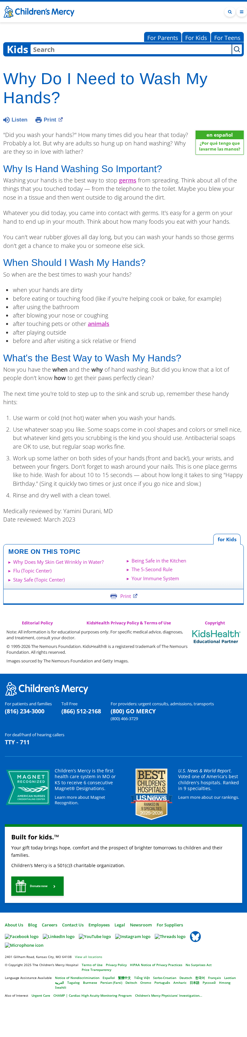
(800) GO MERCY (133, 711)
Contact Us (73, 925)
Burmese (90, 982)
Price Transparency (96, 969)
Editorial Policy (37, 623)
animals (98, 324)
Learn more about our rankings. (208, 797)
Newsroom (141, 925)
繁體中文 (124, 977)
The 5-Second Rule (152, 569)
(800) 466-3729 (124, 718)
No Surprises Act (199, 965)
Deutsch (185, 977)
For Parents (162, 38)
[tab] (227, 539)
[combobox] (131, 49)
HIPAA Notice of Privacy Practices (156, 965)
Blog (32, 925)
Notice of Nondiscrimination (77, 977)
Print (50, 120)
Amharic (180, 982)
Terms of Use (92, 965)
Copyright (215, 623)
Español (109, 977)
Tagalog (73, 982)
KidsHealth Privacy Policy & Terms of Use (129, 623)
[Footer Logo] (46, 688)
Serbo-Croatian (164, 977)
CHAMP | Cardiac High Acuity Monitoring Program (92, 995)
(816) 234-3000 (24, 711)
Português (162, 982)
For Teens (227, 38)
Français (214, 977)
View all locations (88, 956)
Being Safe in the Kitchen (159, 560)
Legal (119, 925)
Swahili (60, 987)
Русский (209, 982)
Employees (99, 925)
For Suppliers (170, 925)
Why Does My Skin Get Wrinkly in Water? (58, 562)
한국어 (200, 977)
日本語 (194, 982)
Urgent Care (41, 995)
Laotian (230, 977)
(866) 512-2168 (81, 711)
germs (127, 180)
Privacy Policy (116, 965)
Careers (49, 925)
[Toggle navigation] (241, 12)
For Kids (196, 38)
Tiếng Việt (142, 977)
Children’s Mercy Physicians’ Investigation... (168, 995)
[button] (37, 886)
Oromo (145, 982)
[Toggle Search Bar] (229, 12)
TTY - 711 (17, 742)
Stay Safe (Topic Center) (39, 579)
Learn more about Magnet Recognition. (80, 800)
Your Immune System (155, 578)
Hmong (225, 982)
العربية (59, 982)
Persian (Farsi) (111, 982)
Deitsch (131, 982)
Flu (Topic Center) (32, 570)
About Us (14, 925)
